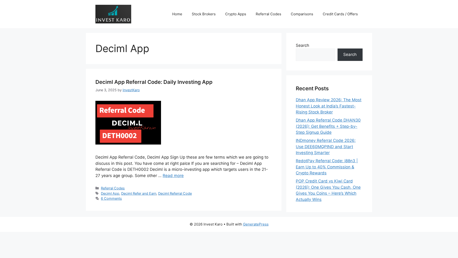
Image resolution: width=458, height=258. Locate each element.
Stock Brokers (204, 14)
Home (177, 14)
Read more (173, 175)
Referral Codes (268, 14)
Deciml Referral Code (175, 193)
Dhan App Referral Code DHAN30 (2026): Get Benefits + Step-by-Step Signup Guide (328, 126)
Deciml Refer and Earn (138, 193)
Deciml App (110, 193)
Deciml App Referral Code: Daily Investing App (154, 82)
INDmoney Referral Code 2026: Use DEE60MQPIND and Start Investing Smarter (326, 146)
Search (302, 45)
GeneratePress (256, 224)
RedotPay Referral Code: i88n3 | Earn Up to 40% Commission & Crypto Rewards (327, 166)
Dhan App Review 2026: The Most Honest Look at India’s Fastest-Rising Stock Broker (328, 105)
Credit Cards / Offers (340, 14)
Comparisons (302, 14)
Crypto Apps (235, 14)
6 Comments (111, 198)
